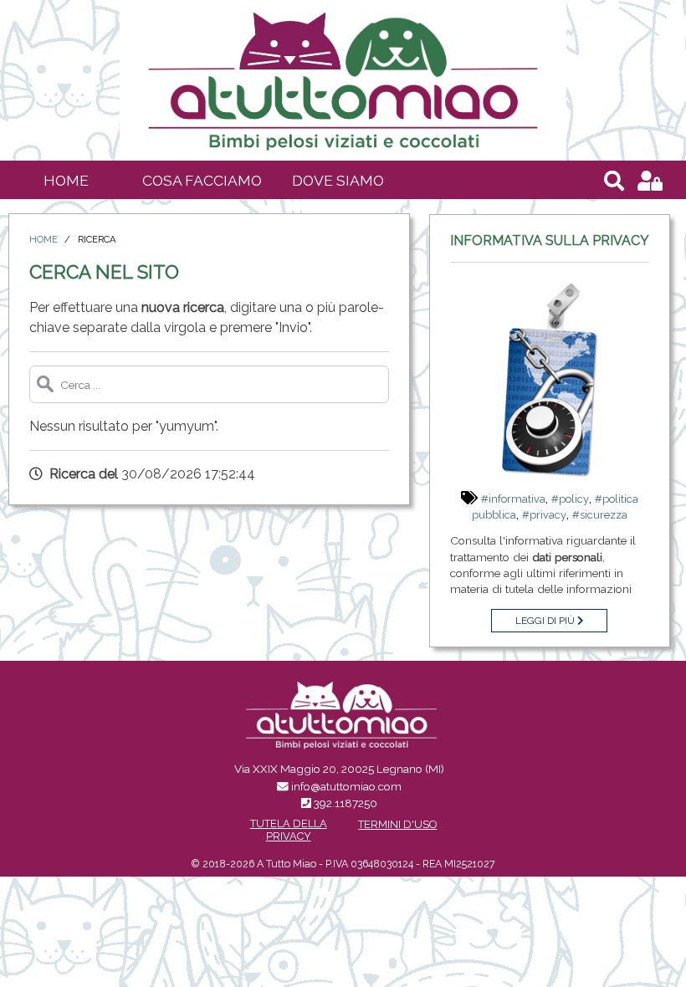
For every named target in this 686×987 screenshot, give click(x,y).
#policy (570, 499)
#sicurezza (599, 515)
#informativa (513, 499)
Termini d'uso (397, 824)
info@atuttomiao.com (346, 786)
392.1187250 (345, 803)
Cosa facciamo (202, 180)
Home (66, 180)
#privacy (544, 515)
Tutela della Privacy (288, 829)
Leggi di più (546, 620)
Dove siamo (338, 180)
